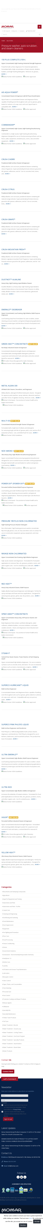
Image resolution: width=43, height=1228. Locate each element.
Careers (22, 31)
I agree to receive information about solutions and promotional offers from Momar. (15, 1114)
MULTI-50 (6, 421)
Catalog (21, 16)
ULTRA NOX (7, 787)
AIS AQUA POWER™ (10, 92)
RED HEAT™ (7, 584)
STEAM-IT (6, 653)
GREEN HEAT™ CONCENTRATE (15, 344)
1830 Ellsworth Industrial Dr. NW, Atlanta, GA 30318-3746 (24, 1157)
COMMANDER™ (8, 125)
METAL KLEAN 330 (9, 385)
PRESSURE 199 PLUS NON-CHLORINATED (19, 521)
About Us (14, 31)
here (30, 1218)
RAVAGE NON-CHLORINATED (14, 553)
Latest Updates (9, 1128)
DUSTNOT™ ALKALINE (11, 279)
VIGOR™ (5, 817)
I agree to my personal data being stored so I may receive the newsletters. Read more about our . (15, 1107)
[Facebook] (18, 1177)
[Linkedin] (24, 1177)
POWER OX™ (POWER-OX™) (13, 483)
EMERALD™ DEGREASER (12, 309)
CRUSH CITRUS (8, 189)
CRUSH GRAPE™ (8, 219)
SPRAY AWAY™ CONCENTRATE (15, 614)
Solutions (10, 40)
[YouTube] (21, 1177)
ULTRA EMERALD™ (10, 754)
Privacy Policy (17, 1109)
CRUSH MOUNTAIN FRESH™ (14, 249)
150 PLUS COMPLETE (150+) (13, 59)
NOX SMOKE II (8, 451)
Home (3, 40)
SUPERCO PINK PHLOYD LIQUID (15, 724)
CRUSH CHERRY (8, 159)
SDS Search (6, 31)
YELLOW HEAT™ (8, 852)
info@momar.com (13, 1166)
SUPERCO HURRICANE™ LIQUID (15, 685)
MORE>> (4, 74)
